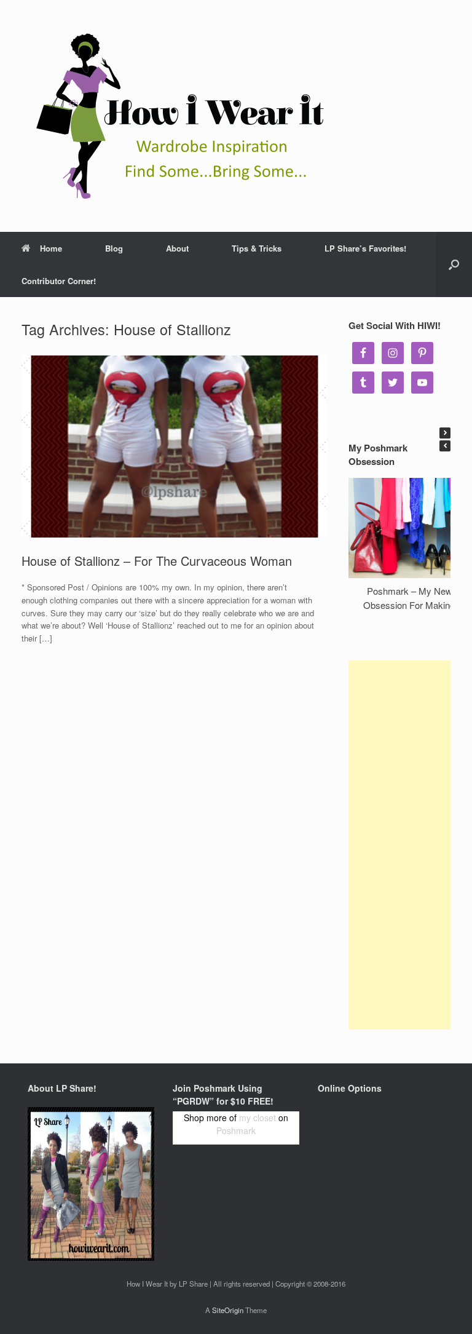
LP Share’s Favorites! (365, 248)
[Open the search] (454, 264)
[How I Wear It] (175, 116)
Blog (114, 248)
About (177, 248)
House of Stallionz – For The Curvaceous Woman (157, 561)
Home (51, 248)
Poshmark (236, 1130)
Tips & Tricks (256, 248)
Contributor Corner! (59, 281)
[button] (444, 433)
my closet (257, 1117)
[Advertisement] (399, 845)
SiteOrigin (227, 1310)
